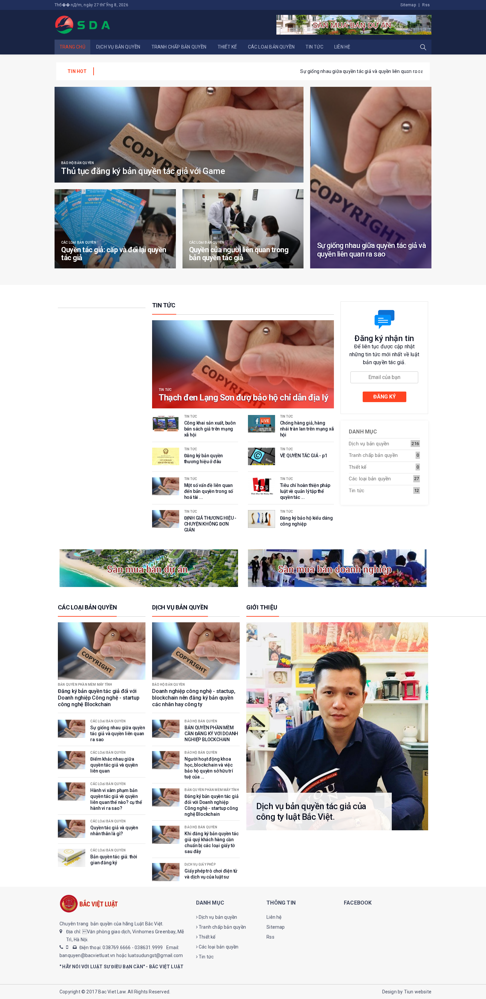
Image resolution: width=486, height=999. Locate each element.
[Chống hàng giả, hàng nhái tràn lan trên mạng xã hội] (261, 424)
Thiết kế (227, 47)
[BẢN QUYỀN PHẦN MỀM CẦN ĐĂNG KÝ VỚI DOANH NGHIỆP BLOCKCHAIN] (166, 729)
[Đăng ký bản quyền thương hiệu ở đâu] (165, 456)
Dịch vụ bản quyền (118, 47)
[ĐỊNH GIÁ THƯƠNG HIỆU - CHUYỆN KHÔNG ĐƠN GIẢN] (165, 519)
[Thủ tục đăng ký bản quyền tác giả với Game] (179, 135)
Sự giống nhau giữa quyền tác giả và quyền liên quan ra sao (162, 71)
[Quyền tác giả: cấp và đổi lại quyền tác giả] (115, 228)
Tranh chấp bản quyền (179, 47)
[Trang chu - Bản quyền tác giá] (83, 24)
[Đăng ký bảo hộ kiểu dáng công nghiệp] (261, 519)
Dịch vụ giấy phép (199, 864)
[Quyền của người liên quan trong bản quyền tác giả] (243, 228)
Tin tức (314, 47)
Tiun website (417, 991)
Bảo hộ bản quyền (77, 163)
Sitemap (408, 5)
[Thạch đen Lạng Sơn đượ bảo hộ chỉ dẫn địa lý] (243, 364)
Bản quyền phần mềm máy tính (85, 684)
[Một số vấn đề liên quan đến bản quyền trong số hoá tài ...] (165, 486)
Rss (426, 5)
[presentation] (409, 71)
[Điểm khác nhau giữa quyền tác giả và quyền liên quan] (71, 760)
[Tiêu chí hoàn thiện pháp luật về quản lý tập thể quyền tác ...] (261, 486)
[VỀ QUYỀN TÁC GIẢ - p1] (261, 456)
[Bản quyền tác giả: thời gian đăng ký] (71, 858)
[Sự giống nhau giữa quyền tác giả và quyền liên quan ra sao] (371, 177)
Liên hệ (342, 47)
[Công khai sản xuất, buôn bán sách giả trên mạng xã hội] (165, 424)
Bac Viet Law (111, 991)
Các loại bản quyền (271, 47)
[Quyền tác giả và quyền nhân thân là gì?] (71, 829)
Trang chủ (72, 47)
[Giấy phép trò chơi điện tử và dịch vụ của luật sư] (166, 872)
